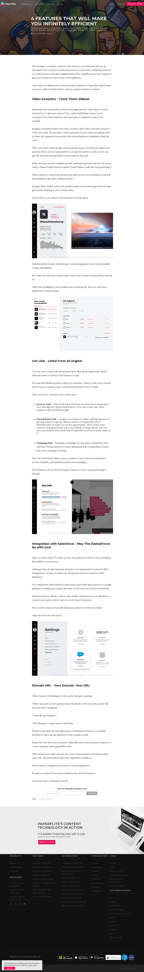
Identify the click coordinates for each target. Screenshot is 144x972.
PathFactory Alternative (74, 902)
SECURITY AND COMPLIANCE (116, 880)
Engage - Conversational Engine (45, 884)
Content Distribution (43, 871)
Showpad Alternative (72, 890)
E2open (113, 929)
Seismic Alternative (71, 898)
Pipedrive (96, 879)
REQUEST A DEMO (47, 842)
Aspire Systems (117, 909)
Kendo (113, 917)
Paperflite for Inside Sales (17, 891)
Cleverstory (16, 867)
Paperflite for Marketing (17, 884)
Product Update (45, 799)
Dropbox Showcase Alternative (71, 872)
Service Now (116, 937)
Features (39, 4)
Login (111, 4)
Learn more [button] (32, 965)
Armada (113, 921)
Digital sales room (42, 897)
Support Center (117, 886)
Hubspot (96, 871)
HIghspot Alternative (72, 894)
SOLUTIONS (16, 877)
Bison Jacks (115, 905)
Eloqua (95, 863)
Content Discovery (42, 863)
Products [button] (26, 4)
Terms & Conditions (119, 875)
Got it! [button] (9, 968)
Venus (112, 902)
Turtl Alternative (71, 882)
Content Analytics (41, 875)
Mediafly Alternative (72, 906)
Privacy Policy (117, 871)
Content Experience (42, 867)
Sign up (121, 4)
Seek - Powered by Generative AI (42, 891)
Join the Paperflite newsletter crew (72, 789)
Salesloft (96, 887)
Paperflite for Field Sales (17, 898)
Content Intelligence (43, 879)
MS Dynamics (98, 883)
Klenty (95, 875)
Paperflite (15, 863)
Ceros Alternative (71, 886)
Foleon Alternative (71, 878)
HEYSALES (14, 871)
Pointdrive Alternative (73, 867)
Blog (60, 4)
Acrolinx (114, 925)
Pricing (50, 4)
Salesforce (97, 891)
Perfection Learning (120, 913)
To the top (127, 968)
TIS (111, 897)
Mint (112, 933)
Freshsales (97, 867)
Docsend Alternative (72, 863)
